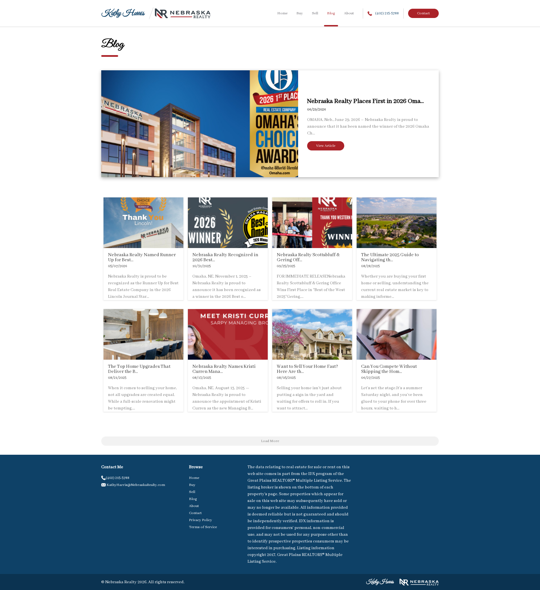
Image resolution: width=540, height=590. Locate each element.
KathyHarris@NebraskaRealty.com (135, 485)
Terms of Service (203, 527)
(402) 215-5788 (386, 13)
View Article (325, 145)
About (349, 13)
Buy (299, 13)
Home (282, 13)
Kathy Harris (122, 13)
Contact (423, 13)
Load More (270, 441)
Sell (315, 13)
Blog (331, 13)
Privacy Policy (200, 520)
